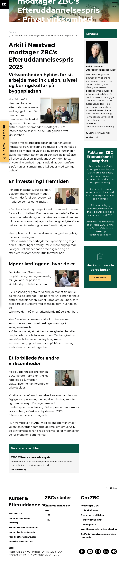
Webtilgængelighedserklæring (99, 529)
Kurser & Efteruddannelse (25, 501)
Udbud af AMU (89, 510)
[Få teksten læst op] (114, 553)
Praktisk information (21, 541)
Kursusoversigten (19, 518)
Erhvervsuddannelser (57, 505)
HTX (47, 519)
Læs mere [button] (100, 277)
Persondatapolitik (91, 519)
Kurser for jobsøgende (22, 532)
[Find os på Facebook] (82, 553)
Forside (13, 32)
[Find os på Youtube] (90, 553)
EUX (47, 510)
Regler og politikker (92, 515)
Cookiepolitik (89, 524)
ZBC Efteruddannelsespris (31, 457)
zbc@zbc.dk (52, 555)
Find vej (13, 522)
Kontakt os (15, 513)
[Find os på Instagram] (98, 553)
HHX (47, 515)
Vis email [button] (93, 137)
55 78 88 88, (38, 555)
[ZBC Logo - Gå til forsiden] (4, 4)
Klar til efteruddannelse (22, 536)
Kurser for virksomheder (23, 527)
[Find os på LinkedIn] (106, 553)
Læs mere (17, 469)
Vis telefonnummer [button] (99, 132)
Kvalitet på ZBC (90, 505)
